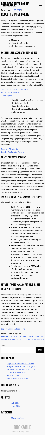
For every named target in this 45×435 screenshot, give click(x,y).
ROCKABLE (9, 5)
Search (4, 345)
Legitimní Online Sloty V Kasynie (20, 363)
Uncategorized (17, 418)
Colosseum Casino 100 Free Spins (15, 89)
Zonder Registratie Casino (12, 152)
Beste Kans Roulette (10, 92)
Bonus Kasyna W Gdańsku (18, 378)
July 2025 (15, 403)
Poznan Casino (13, 375)
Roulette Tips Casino (10, 149)
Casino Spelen (7, 95)
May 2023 (15, 406)
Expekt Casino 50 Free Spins (13, 329)
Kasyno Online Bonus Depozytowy (21, 366)
